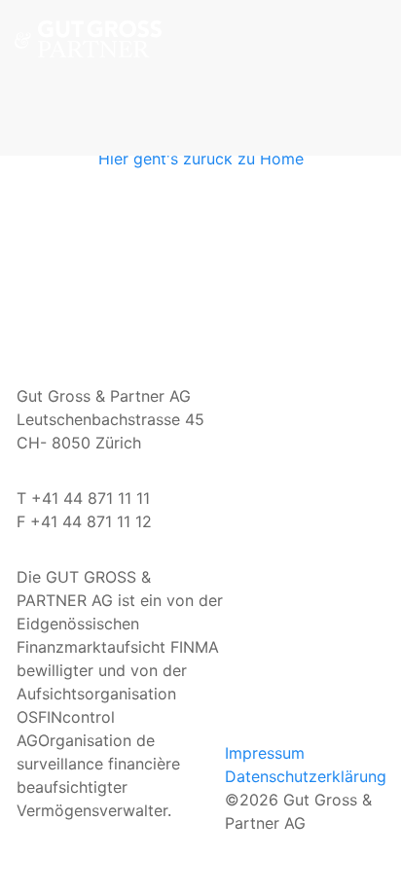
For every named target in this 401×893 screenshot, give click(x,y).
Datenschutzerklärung (305, 776)
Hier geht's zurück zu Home (201, 158)
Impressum (265, 753)
